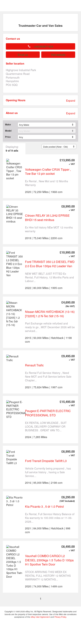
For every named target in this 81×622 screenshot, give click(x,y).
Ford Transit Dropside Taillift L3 (46, 461)
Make (8, 124)
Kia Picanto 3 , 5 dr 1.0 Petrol (44, 506)
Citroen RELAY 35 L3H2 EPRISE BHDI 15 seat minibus (47, 217)
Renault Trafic (34, 365)
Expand (70, 100)
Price (8, 136)
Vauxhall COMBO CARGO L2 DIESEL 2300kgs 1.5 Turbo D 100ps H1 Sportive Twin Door (49, 560)
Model (8, 130)
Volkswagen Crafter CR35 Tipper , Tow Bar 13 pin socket (48, 171)
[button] (40, 46)
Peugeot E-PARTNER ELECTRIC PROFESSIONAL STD (48, 413)
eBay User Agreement (40, 617)
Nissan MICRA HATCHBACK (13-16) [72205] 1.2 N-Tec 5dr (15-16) (50, 314)
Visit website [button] (58, 55)
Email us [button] (23, 55)
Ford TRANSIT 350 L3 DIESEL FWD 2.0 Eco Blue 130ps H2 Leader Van (50, 264)
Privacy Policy (60, 617)
